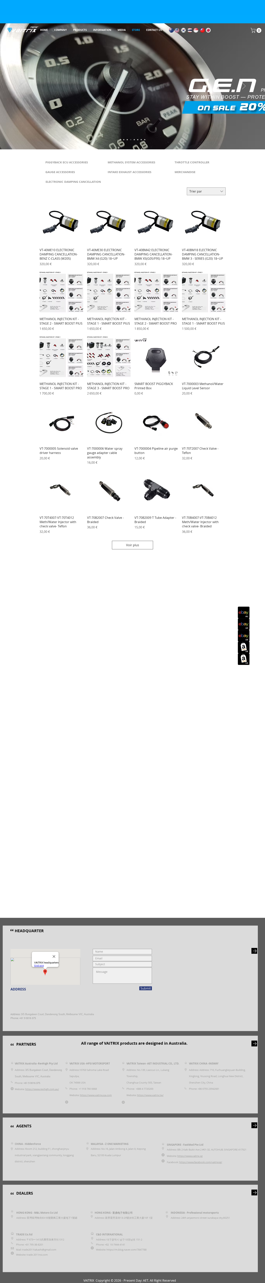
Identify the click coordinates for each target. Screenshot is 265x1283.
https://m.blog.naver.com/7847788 (126, 1249)
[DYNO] (134, 139)
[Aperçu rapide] (61, 223)
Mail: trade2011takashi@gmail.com (36, 1249)
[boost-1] (127, 139)
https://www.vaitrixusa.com (96, 1095)
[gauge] (130, 139)
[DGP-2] (144, 139)
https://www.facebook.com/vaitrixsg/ (200, 1162)
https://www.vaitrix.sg (190, 1156)
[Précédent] (21, 86)
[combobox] (206, 191)
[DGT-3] (141, 139)
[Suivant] (244, 86)
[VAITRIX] (120, 139)
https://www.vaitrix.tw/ (150, 1095)
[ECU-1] (137, 139)
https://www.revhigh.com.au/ (42, 1089)
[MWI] (123, 139)
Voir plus (132, 545)
